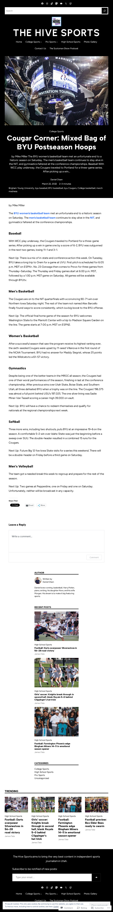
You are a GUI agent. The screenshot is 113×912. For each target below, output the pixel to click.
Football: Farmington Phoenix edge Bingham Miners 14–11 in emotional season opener (52, 746)
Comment (94, 557)
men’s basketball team (42, 217)
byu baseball (41, 188)
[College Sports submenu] (41, 42)
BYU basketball (55, 188)
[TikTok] (52, 3)
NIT (92, 217)
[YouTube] (61, 3)
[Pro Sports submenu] (57, 42)
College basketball (86, 188)
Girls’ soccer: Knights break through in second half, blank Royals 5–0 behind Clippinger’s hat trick (54, 697)
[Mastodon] (56, 3)
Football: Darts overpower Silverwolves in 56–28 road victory (55, 649)
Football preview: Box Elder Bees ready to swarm (95, 823)
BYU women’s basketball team (32, 213)
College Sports (56, 131)
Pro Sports (39, 775)
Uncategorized (41, 778)
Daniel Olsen (56, 179)
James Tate (39, 654)
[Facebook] (42, 3)
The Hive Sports (56, 33)
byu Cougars (70, 188)
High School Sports (43, 644)
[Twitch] (70, 3)
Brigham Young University (21, 188)
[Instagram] (47, 3)
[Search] (105, 11)
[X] (66, 3)
